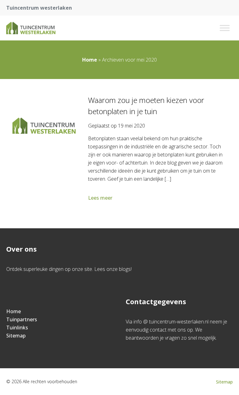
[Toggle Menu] (225, 28)
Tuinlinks (17, 327)
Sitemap (16, 335)
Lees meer (100, 197)
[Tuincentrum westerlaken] (30, 28)
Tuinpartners (21, 319)
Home (89, 59)
